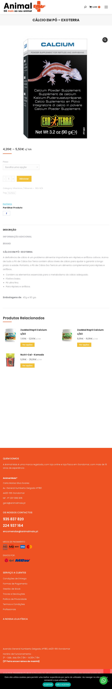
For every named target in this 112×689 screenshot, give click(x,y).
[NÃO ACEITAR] (108, 681)
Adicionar (24, 179)
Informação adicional (17, 236)
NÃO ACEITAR (62, 684)
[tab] (56, 228)
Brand (7, 243)
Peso (5, 161)
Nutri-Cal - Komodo (32, 354)
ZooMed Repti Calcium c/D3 (90, 331)
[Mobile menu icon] (106, 7)
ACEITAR (48, 684)
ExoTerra (11, 193)
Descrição (9, 229)
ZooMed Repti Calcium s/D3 (33, 331)
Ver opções (27, 345)
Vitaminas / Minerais (22, 188)
